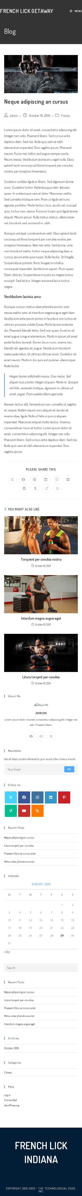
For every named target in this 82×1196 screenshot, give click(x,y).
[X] (51, 736)
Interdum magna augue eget (41, 618)
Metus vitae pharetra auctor (19, 861)
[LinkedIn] (51, 797)
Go (69, 769)
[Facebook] (31, 736)
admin (14, 115)
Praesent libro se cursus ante (19, 853)
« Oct (7, 952)
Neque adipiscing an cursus (19, 837)
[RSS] (37, 811)
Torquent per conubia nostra (41, 559)
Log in (7, 1095)
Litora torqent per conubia (41, 677)
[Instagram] (41, 736)
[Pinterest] (64, 797)
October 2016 (11, 1048)
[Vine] (11, 811)
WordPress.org (11, 1105)
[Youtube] (24, 811)
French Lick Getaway (26, 10)
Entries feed (10, 1100)
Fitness (65, 115)
